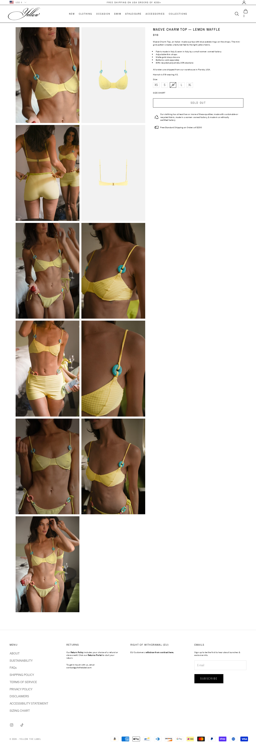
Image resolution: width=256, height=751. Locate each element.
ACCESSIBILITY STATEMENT (29, 703)
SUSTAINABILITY (21, 660)
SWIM (117, 13)
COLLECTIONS (178, 13)
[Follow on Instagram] (12, 725)
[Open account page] (244, 2)
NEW (72, 13)
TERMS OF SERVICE (23, 682)
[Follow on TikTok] (22, 725)
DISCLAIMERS (19, 696)
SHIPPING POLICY (22, 674)
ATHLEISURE (133, 13)
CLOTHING (85, 13)
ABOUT (15, 653)
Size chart (159, 92)
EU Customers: (152, 652)
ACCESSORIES (155, 13)
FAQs (13, 667)
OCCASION (103, 13)
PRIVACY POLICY (21, 689)
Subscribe (209, 678)
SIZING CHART (20, 710)
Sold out (198, 102)
